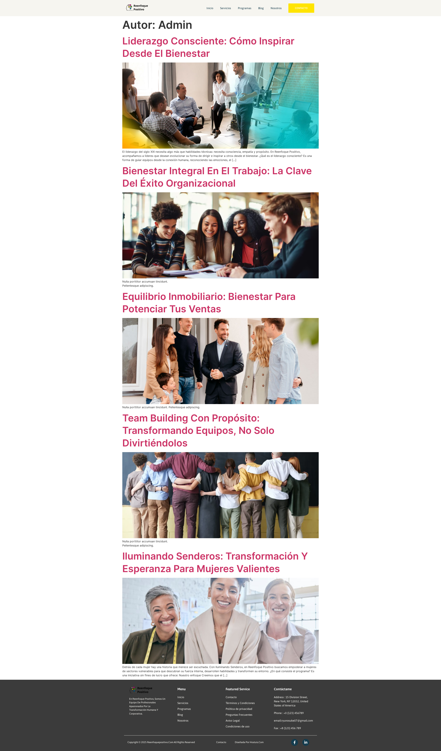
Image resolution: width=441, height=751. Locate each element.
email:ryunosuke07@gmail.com (293, 720)
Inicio (210, 8)
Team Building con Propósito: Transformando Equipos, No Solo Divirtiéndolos (198, 430)
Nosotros (276, 8)
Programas (244, 8)
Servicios (225, 8)
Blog (261, 8)
